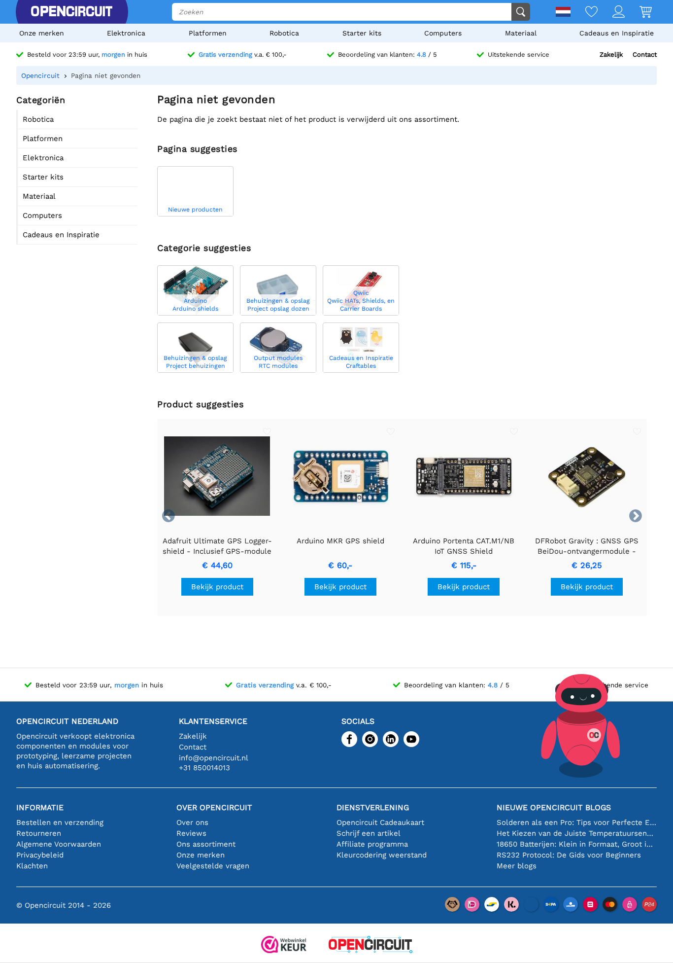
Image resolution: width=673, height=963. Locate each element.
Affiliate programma (372, 844)
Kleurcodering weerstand (381, 855)
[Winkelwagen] (638, 12)
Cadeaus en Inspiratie (616, 33)
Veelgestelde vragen (212, 865)
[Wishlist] (584, 12)
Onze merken (41, 33)
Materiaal (521, 33)
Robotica (284, 33)
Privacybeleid (40, 855)
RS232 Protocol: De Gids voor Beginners (569, 855)
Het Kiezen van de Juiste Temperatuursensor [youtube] (577, 833)
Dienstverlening (372, 807)
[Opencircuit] (71, 12)
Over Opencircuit (214, 807)
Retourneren (38, 833)
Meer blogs (517, 865)
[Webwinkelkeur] (283, 945)
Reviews (191, 833)
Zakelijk (611, 54)
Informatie (40, 807)
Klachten (32, 865)
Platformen (208, 33)
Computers (443, 33)
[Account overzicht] (611, 12)
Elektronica (126, 33)
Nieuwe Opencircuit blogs (554, 807)
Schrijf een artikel (368, 833)
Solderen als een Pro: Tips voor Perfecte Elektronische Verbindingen (577, 822)
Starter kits (361, 33)
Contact (645, 54)
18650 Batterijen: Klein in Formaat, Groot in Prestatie (577, 844)
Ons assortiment (206, 844)
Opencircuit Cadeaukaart (380, 822)
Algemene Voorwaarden (58, 844)
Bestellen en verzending (59, 822)
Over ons (192, 822)
